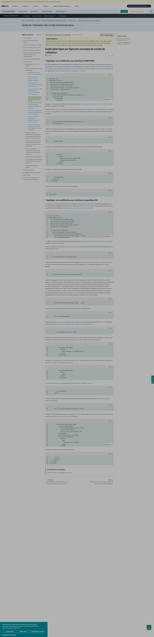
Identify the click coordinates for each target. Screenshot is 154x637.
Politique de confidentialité (9, 634)
